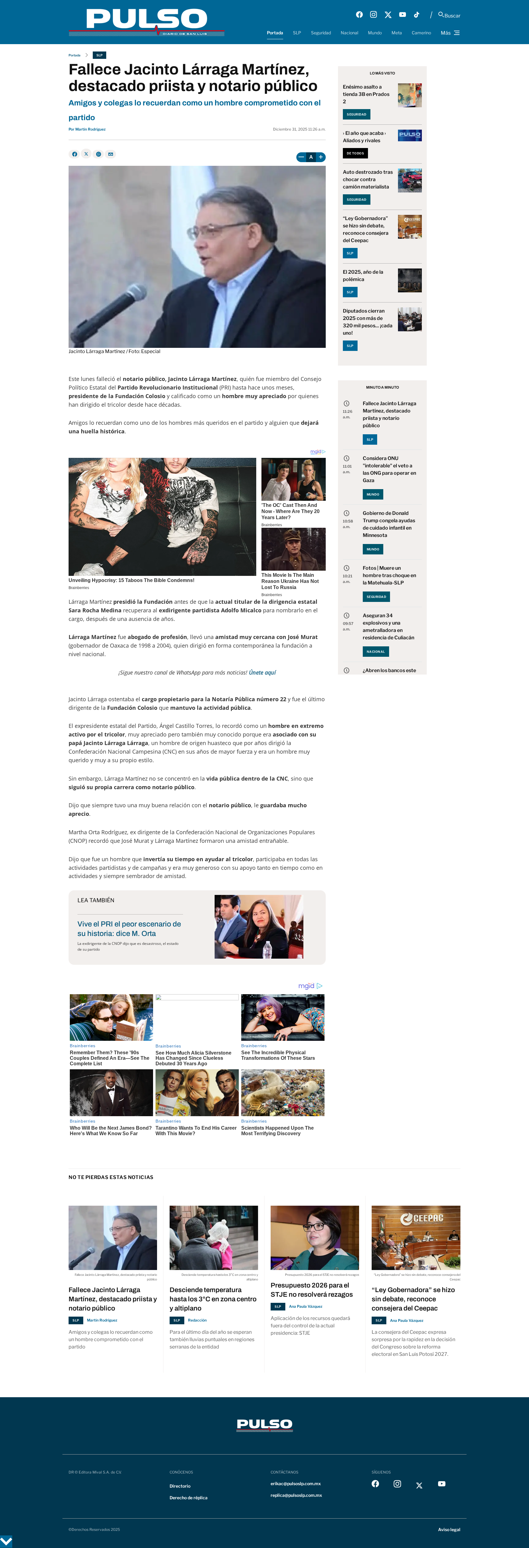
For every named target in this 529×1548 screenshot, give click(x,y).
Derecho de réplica (189, 1497)
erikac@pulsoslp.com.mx (296, 1483)
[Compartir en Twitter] (86, 153)
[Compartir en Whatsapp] (98, 154)
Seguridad (321, 32)
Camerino (421, 32)
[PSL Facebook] (359, 14)
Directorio (180, 1486)
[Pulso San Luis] (147, 22)
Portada (275, 32)
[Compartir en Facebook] (74, 154)
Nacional (349, 32)
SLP (297, 32)
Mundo (375, 32)
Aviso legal (449, 1529)
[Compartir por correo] (110, 154)
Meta (397, 32)
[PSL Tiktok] (416, 14)
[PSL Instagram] (373, 14)
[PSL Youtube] (402, 14)
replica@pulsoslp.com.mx (296, 1495)
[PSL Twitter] (388, 15)
